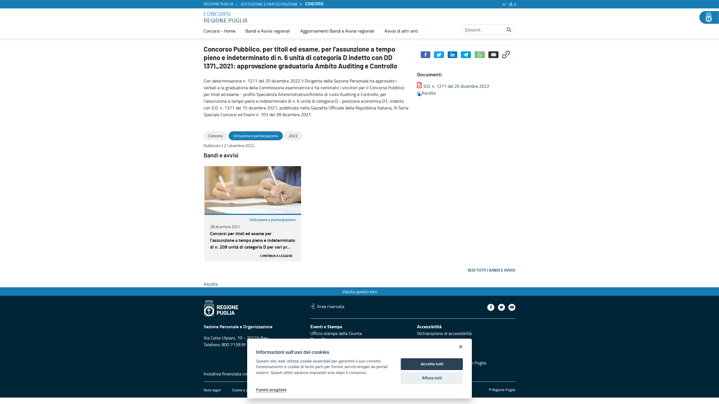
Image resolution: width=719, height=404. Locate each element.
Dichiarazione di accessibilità (444, 333)
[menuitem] (219, 30)
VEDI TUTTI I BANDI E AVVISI (491, 270)
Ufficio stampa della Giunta (336, 333)
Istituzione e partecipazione (269, 4)
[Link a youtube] (511, 307)
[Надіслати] (508, 29)
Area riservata (330, 306)
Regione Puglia (218, 4)
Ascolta (429, 93)
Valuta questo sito (359, 291)
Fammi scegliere (271, 389)
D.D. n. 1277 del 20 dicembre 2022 (456, 86)
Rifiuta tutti (432, 378)
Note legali (212, 389)
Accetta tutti (432, 364)
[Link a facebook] (490, 307)
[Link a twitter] (501, 307)
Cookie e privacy (244, 389)
